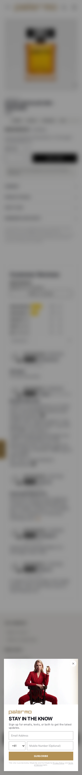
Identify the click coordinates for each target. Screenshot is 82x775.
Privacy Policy (58, 763)
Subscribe (41, 756)
